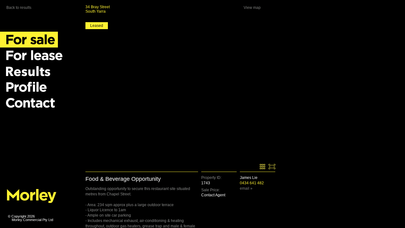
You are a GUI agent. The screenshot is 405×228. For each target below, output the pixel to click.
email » (246, 188)
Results (27, 71)
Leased (96, 25)
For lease (32, 55)
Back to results (18, 7)
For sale (29, 40)
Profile (25, 87)
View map (252, 7)
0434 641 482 (252, 183)
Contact (29, 103)
